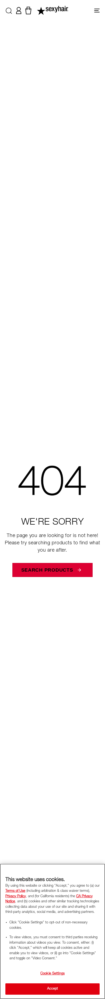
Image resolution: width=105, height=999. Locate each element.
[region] (52, 931)
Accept (52, 989)
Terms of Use (15, 891)
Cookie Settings (52, 974)
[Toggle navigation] (84, 10)
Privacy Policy (15, 896)
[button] (8, 10)
